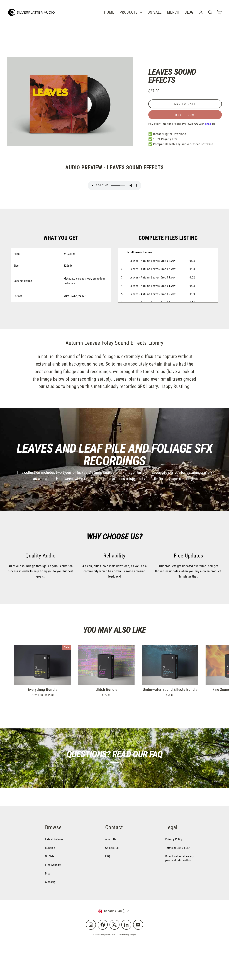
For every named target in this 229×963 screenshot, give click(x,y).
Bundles (50, 848)
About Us (110, 839)
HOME (109, 12)
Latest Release (54, 839)
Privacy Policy (173, 839)
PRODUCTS (129, 12)
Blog (48, 873)
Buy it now (185, 115)
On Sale (50, 856)
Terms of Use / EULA (178, 848)
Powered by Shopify (128, 935)
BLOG (189, 12)
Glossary (50, 882)
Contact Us (112, 848)
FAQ (114, 767)
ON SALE (154, 12)
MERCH (173, 12)
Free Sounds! (53, 865)
